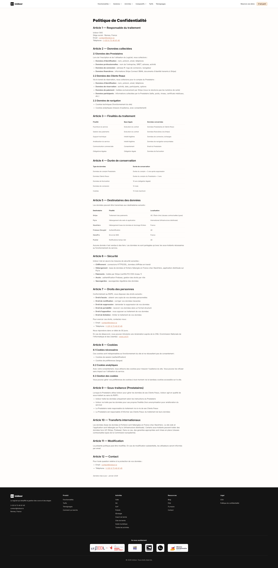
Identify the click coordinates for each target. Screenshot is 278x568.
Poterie (117, 510)
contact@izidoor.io (106, 38)
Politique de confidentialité (229, 503)
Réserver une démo (248, 4)
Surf (116, 506)
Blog (169, 500)
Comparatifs (140, 4)
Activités (128, 4)
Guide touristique (121, 524)
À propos (171, 506)
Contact (171, 510)
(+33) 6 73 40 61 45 (111, 40)
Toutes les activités (122, 527)
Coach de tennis (121, 517)
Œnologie (118, 513)
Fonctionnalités (103, 4)
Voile (117, 500)
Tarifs (151, 4)
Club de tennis (120, 520)
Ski (116, 503)
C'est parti (262, 4)
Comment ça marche (70, 510)
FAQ (169, 503)
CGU (222, 500)
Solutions (116, 4)
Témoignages (161, 4)
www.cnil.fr (123, 337)
